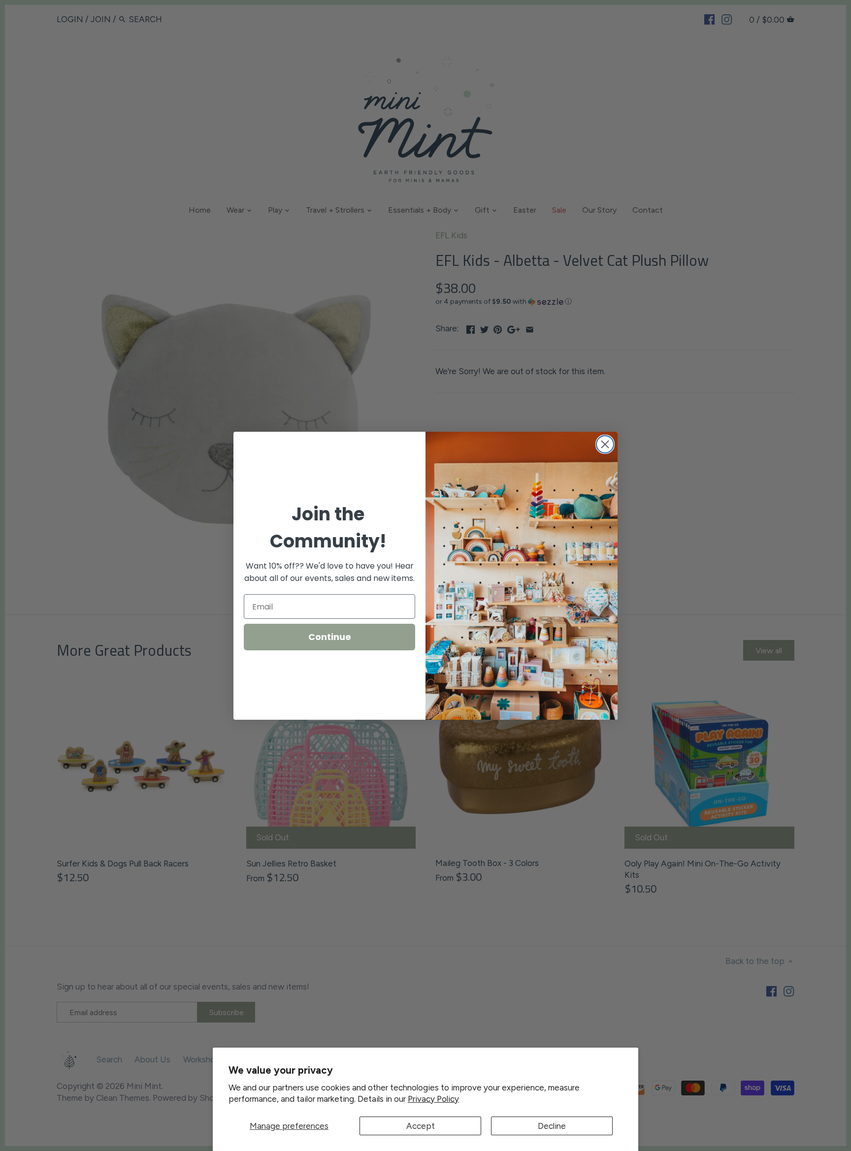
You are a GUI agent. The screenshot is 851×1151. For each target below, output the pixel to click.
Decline (552, 1126)
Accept (420, 1126)
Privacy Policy (433, 1099)
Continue (329, 637)
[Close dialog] (605, 444)
